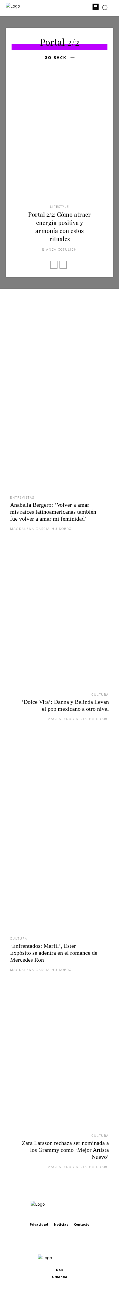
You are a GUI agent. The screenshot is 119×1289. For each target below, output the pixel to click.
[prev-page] (53, 265)
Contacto (81, 1224)
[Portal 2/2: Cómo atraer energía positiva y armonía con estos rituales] (59, 141)
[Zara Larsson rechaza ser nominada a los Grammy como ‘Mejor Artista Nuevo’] (59, 1061)
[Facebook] (53, 1242)
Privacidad (39, 1224)
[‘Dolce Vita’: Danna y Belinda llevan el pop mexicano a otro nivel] (59, 620)
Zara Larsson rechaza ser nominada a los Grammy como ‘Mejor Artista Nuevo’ (65, 1150)
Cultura (100, 694)
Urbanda (59, 1277)
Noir (59, 1270)
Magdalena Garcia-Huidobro (41, 528)
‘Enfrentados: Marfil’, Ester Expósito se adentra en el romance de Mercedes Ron (53, 953)
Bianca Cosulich (59, 249)
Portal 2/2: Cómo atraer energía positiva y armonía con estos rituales (59, 226)
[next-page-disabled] (63, 265)
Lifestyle (59, 206)
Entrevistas (22, 497)
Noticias (61, 1224)
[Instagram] (66, 1242)
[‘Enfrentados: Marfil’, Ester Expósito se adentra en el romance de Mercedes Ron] (59, 837)
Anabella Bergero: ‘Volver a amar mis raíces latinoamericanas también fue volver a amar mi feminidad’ (53, 512)
